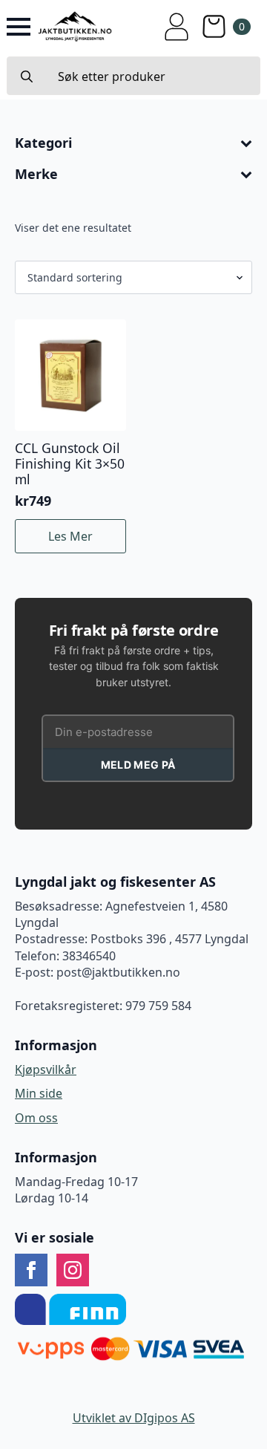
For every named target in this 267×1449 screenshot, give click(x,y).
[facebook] (31, 1270)
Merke (36, 174)
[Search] (26, 76)
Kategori (43, 143)
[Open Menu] (18, 27)
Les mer (70, 536)
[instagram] (72, 1270)
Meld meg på (138, 764)
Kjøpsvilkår (45, 1069)
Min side (38, 1093)
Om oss (36, 1118)
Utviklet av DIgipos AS (134, 1418)
